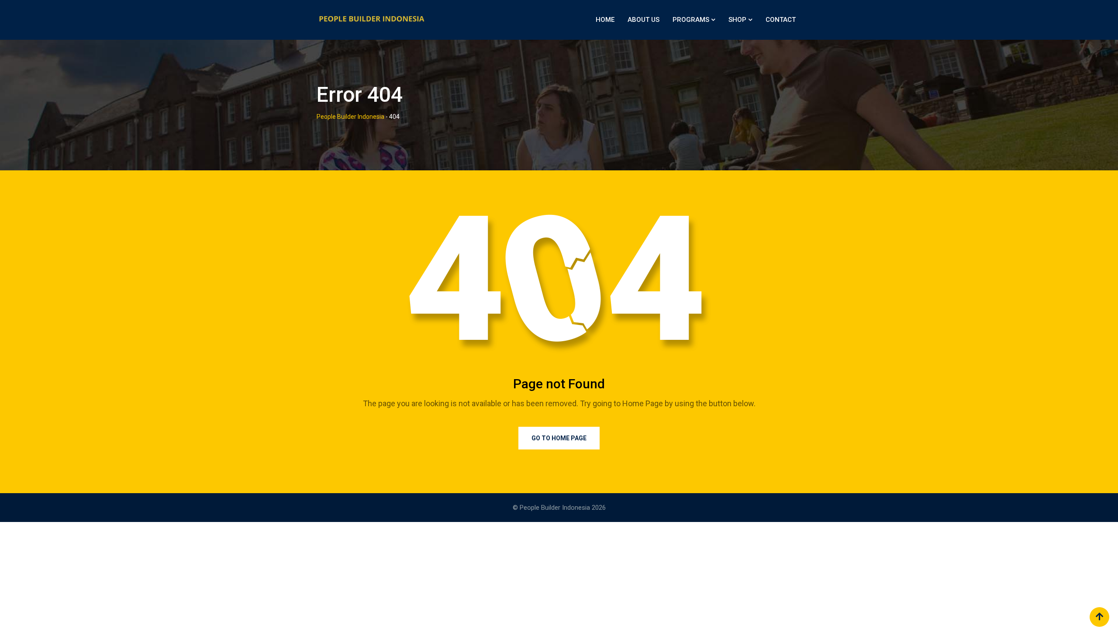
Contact (781, 20)
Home (605, 20)
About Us (643, 20)
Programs (691, 20)
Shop (737, 20)
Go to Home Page (559, 438)
